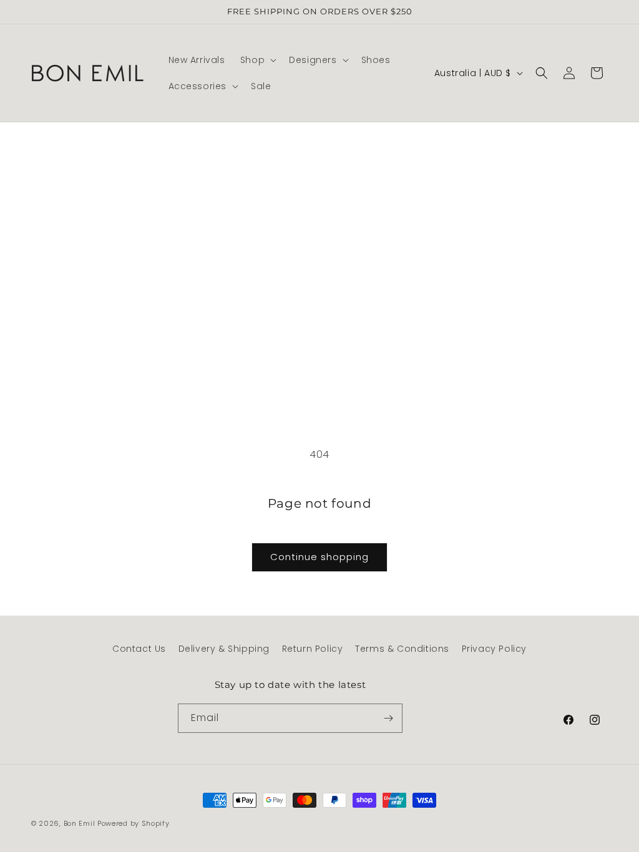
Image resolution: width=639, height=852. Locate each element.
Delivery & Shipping (224, 648)
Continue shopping (319, 556)
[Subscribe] (388, 718)
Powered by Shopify (133, 823)
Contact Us (139, 648)
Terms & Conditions (402, 648)
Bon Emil (79, 823)
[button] (257, 60)
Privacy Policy (494, 648)
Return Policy (312, 648)
